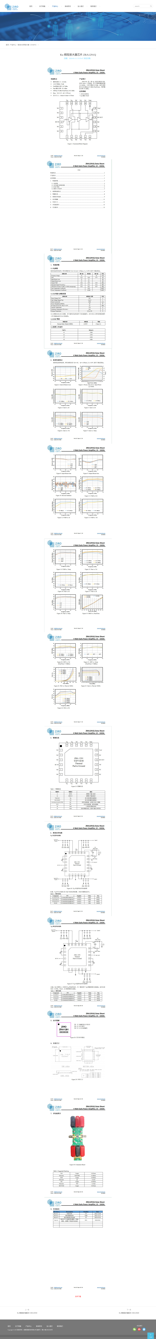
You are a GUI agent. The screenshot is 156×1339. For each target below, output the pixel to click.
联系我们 (93, 6)
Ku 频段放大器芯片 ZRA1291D (27, 1311)
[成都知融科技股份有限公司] (13, 7)
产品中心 (55, 6)
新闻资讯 (68, 6)
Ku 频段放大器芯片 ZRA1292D (129, 1311)
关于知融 (42, 6)
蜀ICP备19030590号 (47, 1330)
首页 (30, 6)
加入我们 (81, 6)
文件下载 (78, 1296)
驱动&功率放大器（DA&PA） (27, 45)
